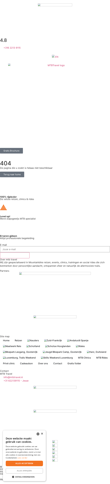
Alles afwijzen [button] (24, 470)
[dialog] (24, 455)
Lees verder (22, 458)
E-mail (3, 245)
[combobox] (38, 434)
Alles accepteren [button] (24, 463)
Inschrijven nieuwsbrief (14, 255)
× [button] (42, 434)
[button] (24, 476)
